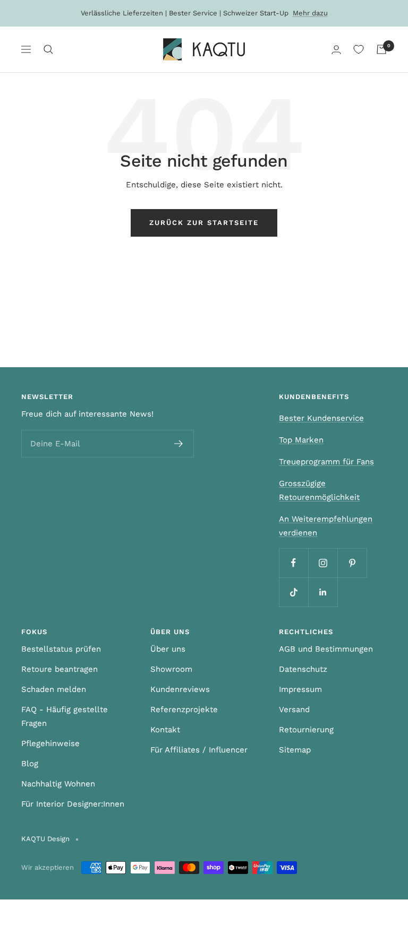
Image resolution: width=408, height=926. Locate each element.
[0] (358, 49)
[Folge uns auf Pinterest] (352, 562)
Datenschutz (303, 669)
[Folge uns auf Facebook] (293, 562)
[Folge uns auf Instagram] (322, 562)
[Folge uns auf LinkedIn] (322, 592)
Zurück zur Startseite (204, 223)
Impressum (300, 689)
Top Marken (301, 440)
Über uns (167, 649)
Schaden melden (53, 689)
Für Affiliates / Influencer (199, 750)
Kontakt (165, 729)
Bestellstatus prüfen (61, 649)
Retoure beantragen (59, 669)
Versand (294, 709)
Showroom (171, 669)
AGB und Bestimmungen (326, 649)
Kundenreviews (180, 689)
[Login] (336, 49)
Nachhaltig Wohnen (58, 784)
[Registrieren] (178, 443)
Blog (29, 763)
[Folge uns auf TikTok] (293, 592)
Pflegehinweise (50, 743)
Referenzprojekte (184, 709)
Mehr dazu (310, 13)
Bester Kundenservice (321, 418)
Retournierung (306, 729)
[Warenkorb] (381, 49)
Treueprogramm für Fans (326, 461)
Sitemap (295, 750)
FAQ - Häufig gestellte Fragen (64, 716)
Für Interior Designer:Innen (72, 804)
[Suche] (48, 49)
